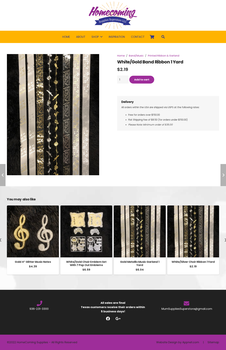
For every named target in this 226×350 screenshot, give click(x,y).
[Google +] (118, 319)
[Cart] (152, 37)
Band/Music (136, 55)
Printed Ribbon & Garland (163, 55)
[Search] (163, 37)
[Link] (113, 15)
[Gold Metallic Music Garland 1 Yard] (140, 207)
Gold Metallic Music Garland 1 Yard (139, 263)
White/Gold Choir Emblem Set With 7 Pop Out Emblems (86, 263)
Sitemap (213, 342)
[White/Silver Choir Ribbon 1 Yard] (193, 207)
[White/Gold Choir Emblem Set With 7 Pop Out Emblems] (86, 207)
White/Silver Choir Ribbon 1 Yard (193, 262)
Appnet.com (190, 342)
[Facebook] (108, 319)
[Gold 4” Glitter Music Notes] (33, 207)
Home (121, 55)
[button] (103, 59)
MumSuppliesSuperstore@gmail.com (186, 309)
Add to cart (141, 79)
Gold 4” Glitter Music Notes (33, 262)
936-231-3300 (39, 309)
